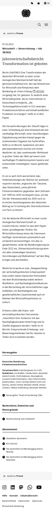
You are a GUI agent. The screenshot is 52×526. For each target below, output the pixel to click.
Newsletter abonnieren (16, 438)
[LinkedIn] (13, 487)
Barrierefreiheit (9, 500)
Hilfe (4, 495)
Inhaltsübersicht (29, 495)
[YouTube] (39, 487)
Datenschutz (24, 500)
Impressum (37, 500)
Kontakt (14, 495)
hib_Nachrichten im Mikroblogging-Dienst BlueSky (24, 450)
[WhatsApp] (29, 487)
